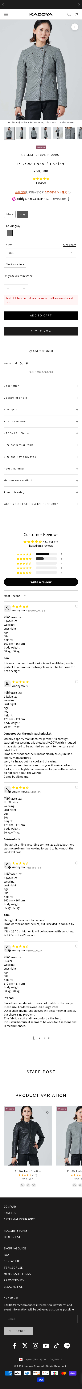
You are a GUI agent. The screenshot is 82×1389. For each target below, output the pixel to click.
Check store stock (15, 264)
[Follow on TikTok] (56, 1345)
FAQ (6, 1255)
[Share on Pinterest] (26, 363)
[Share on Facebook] (16, 363)
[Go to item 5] (58, 133)
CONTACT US (12, 1261)
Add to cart (41, 315)
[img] (20, 606)
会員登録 (20, 192)
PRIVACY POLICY (14, 1280)
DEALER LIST (12, 1237)
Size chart (69, 245)
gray (22, 214)
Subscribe (18, 1331)
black (9, 214)
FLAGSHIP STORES (15, 1231)
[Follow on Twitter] (25, 1345)
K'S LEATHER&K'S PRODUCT (41, 155)
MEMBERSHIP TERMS (17, 1274)
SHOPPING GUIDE (15, 1248)
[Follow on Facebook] (14, 1345)
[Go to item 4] (45, 133)
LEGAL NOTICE (13, 1287)
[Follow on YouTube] (46, 1345)
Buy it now (41, 331)
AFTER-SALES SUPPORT (19, 1219)
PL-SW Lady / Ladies (28, 1171)
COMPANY (10, 1206)
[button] (41, 179)
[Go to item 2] (21, 133)
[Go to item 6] (70, 133)
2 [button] (39, 1038)
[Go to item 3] (33, 133)
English (54, 1359)
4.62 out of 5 (51, 542)
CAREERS (10, 1213)
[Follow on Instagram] (35, 1345)
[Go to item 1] (9, 133)
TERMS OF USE (13, 1267)
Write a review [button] (41, 582)
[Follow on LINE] (67, 1345)
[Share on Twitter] (21, 363)
